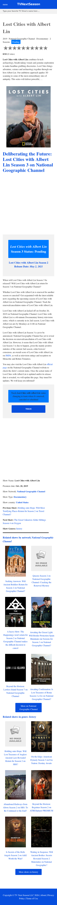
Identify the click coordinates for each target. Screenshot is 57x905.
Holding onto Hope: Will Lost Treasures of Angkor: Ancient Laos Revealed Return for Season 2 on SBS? (15, 758)
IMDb (8, 355)
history (19, 528)
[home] (28, 4)
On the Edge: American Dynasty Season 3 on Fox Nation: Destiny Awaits (41, 760)
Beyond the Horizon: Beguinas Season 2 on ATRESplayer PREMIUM (41, 807)
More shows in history (28, 871)
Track (28, 409)
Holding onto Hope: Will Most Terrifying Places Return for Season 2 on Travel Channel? (24, 511)
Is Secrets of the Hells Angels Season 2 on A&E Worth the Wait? (15, 855)
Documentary (20, 496)
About (43, 895)
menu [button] (5, 4)
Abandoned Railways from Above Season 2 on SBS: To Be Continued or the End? (15, 807)
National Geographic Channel (31, 491)
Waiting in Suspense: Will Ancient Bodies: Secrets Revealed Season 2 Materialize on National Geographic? (41, 858)
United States (22, 502)
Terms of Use (32, 898)
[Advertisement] (28, 204)
